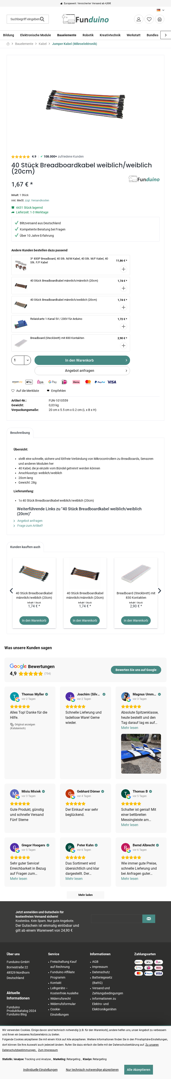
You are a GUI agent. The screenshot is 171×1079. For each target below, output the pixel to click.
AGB (95, 961)
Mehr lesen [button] (129, 728)
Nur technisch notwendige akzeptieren (92, 1069)
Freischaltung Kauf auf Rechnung (63, 964)
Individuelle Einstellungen (40, 1069)
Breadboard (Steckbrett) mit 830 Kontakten (57, 338)
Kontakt (55, 983)
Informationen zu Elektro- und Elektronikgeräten (104, 1004)
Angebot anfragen (79, 370)
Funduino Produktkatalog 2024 (21, 1009)
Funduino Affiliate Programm (62, 974)
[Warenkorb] (159, 19)
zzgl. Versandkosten (37, 200)
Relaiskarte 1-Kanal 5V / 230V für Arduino (56, 318)
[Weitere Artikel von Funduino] (144, 183)
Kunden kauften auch (25, 547)
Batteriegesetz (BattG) (102, 980)
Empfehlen (58, 390)
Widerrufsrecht (60, 998)
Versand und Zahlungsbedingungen (107, 990)
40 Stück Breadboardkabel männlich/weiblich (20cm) (63, 299)
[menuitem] (159, 19)
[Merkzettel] (149, 19)
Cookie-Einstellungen (59, 1011)
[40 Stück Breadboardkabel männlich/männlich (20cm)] (85, 573)
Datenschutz (101, 972)
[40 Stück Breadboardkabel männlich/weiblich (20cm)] (34, 573)
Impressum (100, 967)
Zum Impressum (48, 1050)
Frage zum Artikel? (30, 525)
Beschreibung (20, 432)
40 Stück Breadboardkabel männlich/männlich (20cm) (64, 280)
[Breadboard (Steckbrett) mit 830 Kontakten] (136, 573)
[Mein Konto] (138, 19)
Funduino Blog (17, 1014)
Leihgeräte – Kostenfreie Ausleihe (64, 990)
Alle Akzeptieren (138, 1069)
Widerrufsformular (63, 1004)
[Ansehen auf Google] (14, 696)
